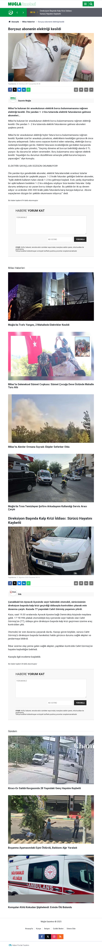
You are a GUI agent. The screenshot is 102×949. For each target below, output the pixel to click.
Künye (38, 929)
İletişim (47, 929)
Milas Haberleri (28, 22)
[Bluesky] (19, 90)
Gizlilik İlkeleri (58, 929)
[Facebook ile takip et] (42, 936)
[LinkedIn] (24, 90)
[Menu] (85, 4)
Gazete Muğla (24, 101)
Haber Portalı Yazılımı (20, 945)
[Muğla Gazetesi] (22, 4)
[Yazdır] (76, 90)
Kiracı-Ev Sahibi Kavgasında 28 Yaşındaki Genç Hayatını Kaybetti (54, 12)
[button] (81, 90)
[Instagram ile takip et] (54, 936)
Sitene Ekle (71, 929)
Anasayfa (15, 22)
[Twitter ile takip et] (48, 936)
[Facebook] (10, 90)
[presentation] (17, 12)
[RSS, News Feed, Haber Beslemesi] (60, 936)
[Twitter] (15, 90)
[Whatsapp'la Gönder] (28, 90)
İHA (19, 594)
